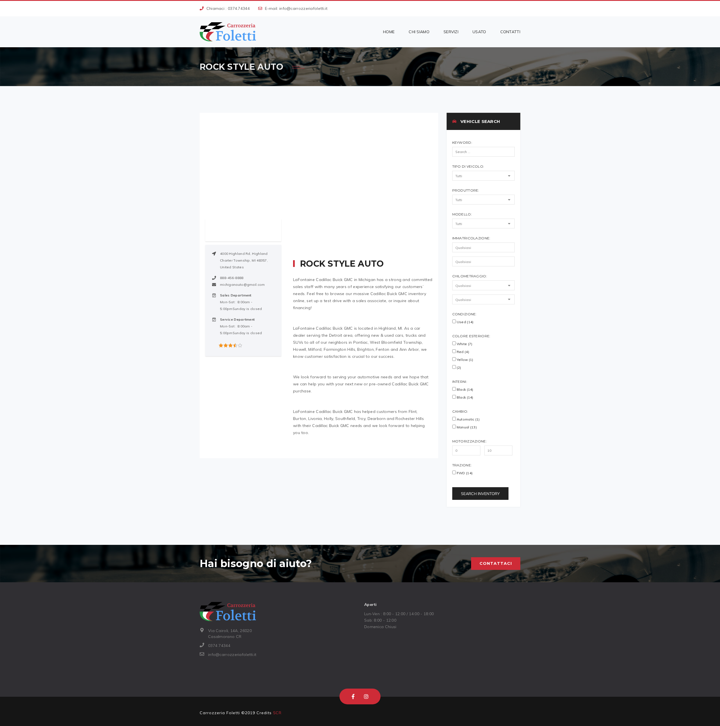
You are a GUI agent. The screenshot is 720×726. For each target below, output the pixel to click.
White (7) (464, 344)
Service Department (237, 319)
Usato (479, 31)
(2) (458, 367)
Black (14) (464, 389)
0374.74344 (239, 8)
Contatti (510, 31)
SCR (277, 712)
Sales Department (235, 295)
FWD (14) (464, 473)
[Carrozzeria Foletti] (228, 32)
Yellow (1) (464, 360)
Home (389, 31)
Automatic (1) (468, 419)
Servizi (451, 31)
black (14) (464, 397)
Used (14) (465, 322)
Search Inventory (480, 493)
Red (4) (462, 352)
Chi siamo (419, 31)
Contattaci (496, 563)
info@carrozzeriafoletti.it (303, 8)
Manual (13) (466, 427)
